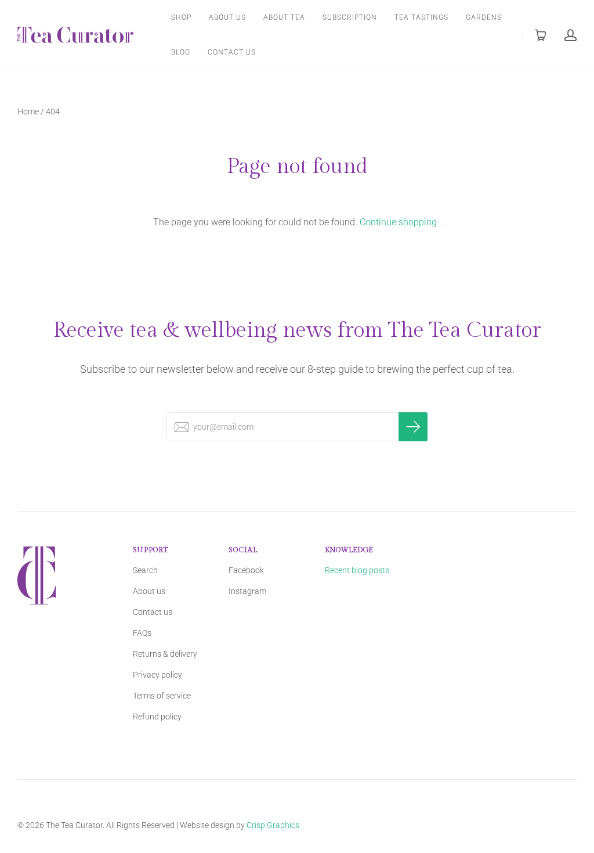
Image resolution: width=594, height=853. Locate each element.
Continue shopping (398, 222)
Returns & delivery (165, 653)
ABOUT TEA (284, 17)
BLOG (180, 52)
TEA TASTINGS (421, 17)
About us (149, 591)
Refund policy (157, 716)
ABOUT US (227, 17)
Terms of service (162, 695)
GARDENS (484, 17)
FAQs (142, 633)
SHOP (181, 17)
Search (145, 570)
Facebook (246, 570)
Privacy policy (157, 674)
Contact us (152, 612)
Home (28, 111)
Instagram (247, 591)
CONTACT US (232, 52)
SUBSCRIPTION (350, 17)
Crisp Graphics (273, 825)
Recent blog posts (357, 570)
